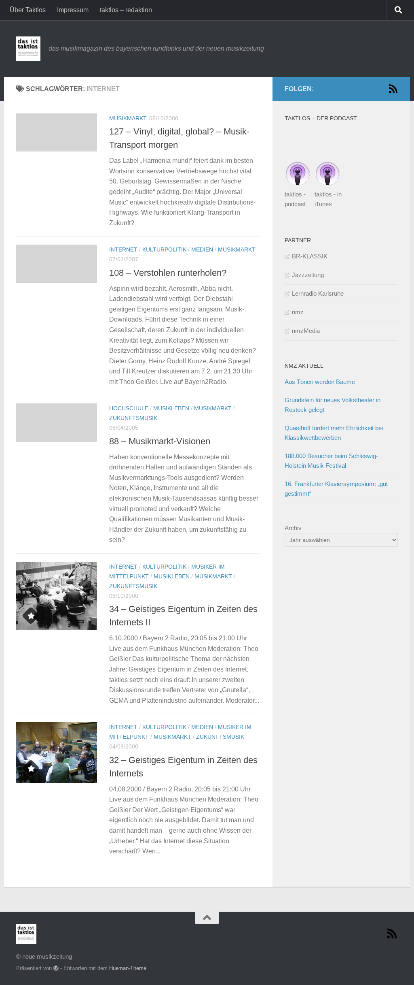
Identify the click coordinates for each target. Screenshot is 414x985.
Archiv (293, 527)
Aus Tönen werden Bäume (320, 381)
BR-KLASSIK (309, 256)
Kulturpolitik (164, 249)
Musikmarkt (128, 118)
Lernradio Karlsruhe (318, 293)
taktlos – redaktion (126, 9)
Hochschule (128, 408)
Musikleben (171, 408)
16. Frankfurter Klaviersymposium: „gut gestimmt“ (336, 488)
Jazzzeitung (308, 274)
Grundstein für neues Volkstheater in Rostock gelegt (332, 405)
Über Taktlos (28, 9)
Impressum (73, 9)
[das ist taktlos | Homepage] (28, 48)
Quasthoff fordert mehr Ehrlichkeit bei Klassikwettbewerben (334, 432)
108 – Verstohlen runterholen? (167, 273)
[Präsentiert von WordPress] (56, 968)
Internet (123, 249)
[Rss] (393, 89)
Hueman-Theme (127, 968)
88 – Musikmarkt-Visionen (159, 441)
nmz (298, 312)
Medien (202, 249)
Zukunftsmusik (133, 418)
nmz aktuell (304, 365)
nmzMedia (306, 330)
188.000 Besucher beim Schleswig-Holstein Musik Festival (331, 460)
